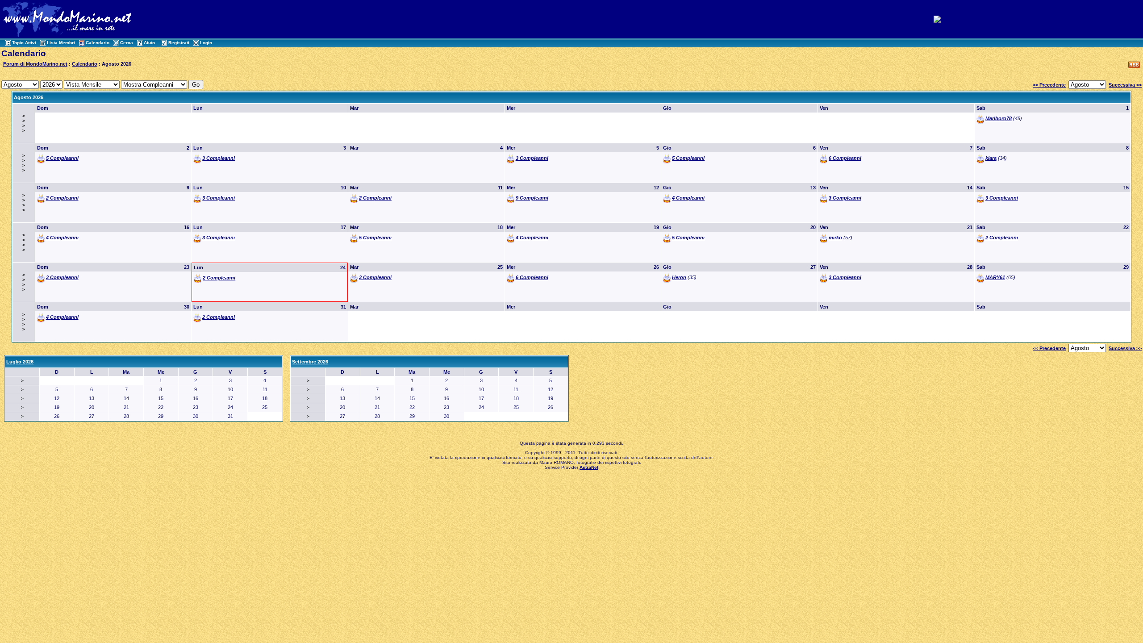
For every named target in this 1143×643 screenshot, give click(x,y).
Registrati (178, 42)
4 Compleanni (688, 197)
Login (206, 42)
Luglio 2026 (19, 361)
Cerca (126, 42)
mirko (835, 237)
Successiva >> (1125, 85)
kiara (991, 158)
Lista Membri (61, 42)
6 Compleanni (845, 158)
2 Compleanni (62, 197)
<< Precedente (1049, 85)
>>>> (23, 123)
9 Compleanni (532, 197)
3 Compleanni (218, 158)
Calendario (97, 42)
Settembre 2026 (310, 361)
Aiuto (149, 42)
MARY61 (995, 277)
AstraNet (589, 467)
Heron (679, 277)
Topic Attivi (24, 42)
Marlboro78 (998, 118)
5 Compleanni (62, 158)
